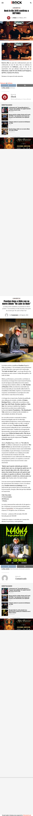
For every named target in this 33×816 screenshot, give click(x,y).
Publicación (3, 83)
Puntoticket (9, 508)
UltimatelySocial (27, 815)
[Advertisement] (16, 221)
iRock (14, 18)
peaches (27, 569)
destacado (22, 569)
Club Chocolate (14, 569)
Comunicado (14, 315)
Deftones (10, 83)
